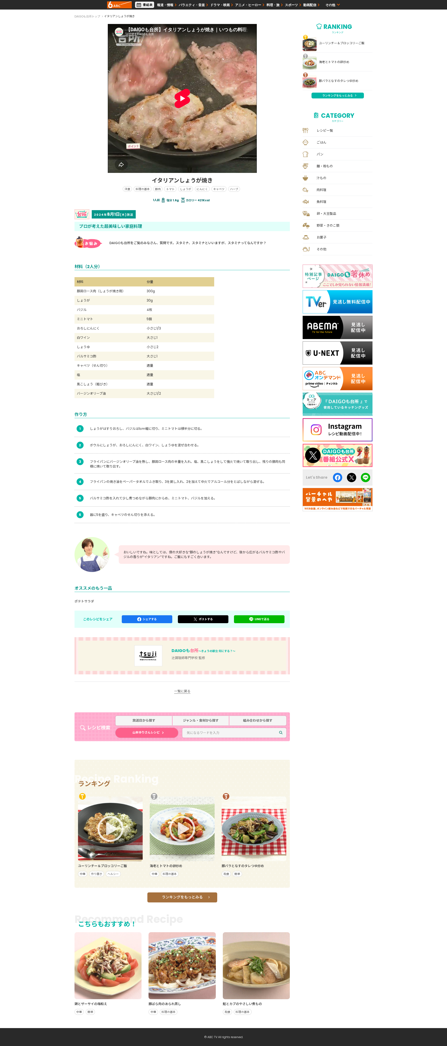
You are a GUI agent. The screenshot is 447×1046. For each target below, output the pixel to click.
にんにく (202, 189)
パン (320, 154)
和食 (226, 874)
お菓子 (321, 237)
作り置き (96, 874)
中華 (82, 874)
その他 (321, 249)
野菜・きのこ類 (328, 225)
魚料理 (321, 201)
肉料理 (321, 190)
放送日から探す (143, 721)
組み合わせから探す (257, 721)
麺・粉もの (325, 166)
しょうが (185, 189)
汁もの (321, 178)
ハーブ (234, 189)
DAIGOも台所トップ (87, 16)
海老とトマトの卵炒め (334, 62)
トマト (170, 189)
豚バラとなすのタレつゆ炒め (338, 81)
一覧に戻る (182, 691)
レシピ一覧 (325, 130)
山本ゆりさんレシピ (146, 732)
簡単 (237, 874)
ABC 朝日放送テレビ (119, 4)
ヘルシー (113, 874)
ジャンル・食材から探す (201, 721)
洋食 (127, 189)
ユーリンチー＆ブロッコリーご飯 (341, 43)
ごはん (321, 142)
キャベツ (218, 189)
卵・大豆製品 (326, 213)
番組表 (148, 5)
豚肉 (158, 189)
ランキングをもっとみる (182, 897)
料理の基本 (143, 189)
